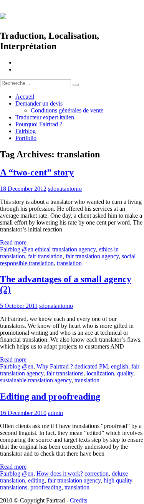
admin (55, 413)
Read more (13, 242)
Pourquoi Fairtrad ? (38, 124)
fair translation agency (92, 256)
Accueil (24, 96)
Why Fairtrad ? (54, 366)
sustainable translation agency (35, 380)
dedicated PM (91, 366)
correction (96, 473)
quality (125, 373)
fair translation (45, 256)
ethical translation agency (65, 249)
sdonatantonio (65, 188)
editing (36, 480)
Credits (78, 500)
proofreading (45, 487)
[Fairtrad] (72, 15)
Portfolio (25, 138)
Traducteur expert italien (44, 117)
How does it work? (59, 473)
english (119, 366)
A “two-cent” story (37, 172)
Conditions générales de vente (67, 110)
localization (100, 373)
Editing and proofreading (50, 397)
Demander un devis (39, 103)
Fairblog (25, 131)
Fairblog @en (16, 249)
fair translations (64, 373)
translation (69, 263)
